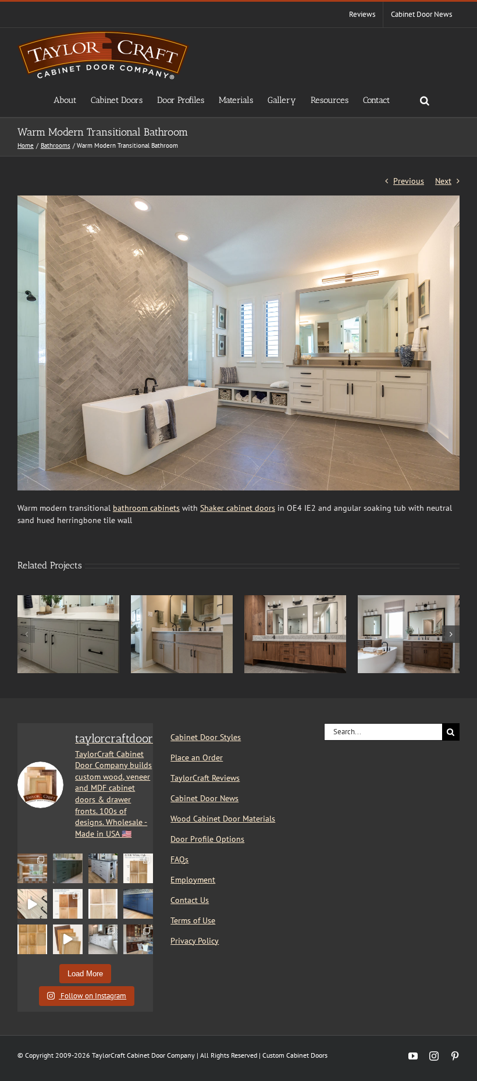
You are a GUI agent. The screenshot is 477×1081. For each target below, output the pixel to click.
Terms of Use (192, 920)
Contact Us (189, 900)
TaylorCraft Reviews (205, 778)
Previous (408, 181)
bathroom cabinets (146, 508)
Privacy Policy (194, 941)
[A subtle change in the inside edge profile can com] (103, 904)
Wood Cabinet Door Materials (222, 818)
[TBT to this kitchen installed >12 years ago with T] (138, 939)
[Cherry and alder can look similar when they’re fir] (68, 904)
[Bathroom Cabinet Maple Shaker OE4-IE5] (182, 600)
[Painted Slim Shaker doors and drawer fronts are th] (68, 868)
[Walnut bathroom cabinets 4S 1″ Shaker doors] (295, 600)
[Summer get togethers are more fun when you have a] (138, 904)
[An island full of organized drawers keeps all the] (103, 868)
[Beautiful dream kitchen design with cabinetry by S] (32, 868)
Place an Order (196, 757)
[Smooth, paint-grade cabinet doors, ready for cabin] (103, 939)
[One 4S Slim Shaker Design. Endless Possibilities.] (68, 939)
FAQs (179, 859)
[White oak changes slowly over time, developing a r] (138, 868)
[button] (424, 99)
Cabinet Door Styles (205, 737)
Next (443, 181)
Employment (192, 879)
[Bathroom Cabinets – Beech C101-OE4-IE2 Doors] (409, 600)
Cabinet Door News (204, 798)
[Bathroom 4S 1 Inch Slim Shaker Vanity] (68, 600)
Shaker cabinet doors (237, 508)
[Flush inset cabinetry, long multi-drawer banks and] (32, 904)
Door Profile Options (207, 839)
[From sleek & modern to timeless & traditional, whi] (32, 939)
